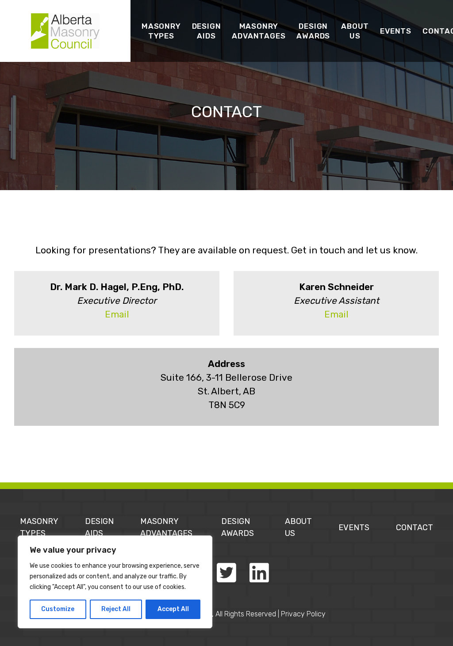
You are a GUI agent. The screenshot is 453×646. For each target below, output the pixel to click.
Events (395, 31)
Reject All (116, 609)
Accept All (173, 609)
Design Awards (313, 31)
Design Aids (206, 31)
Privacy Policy (303, 614)
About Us (355, 31)
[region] (115, 581)
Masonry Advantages (258, 31)
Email (117, 314)
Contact (414, 527)
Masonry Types (161, 31)
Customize (57, 609)
